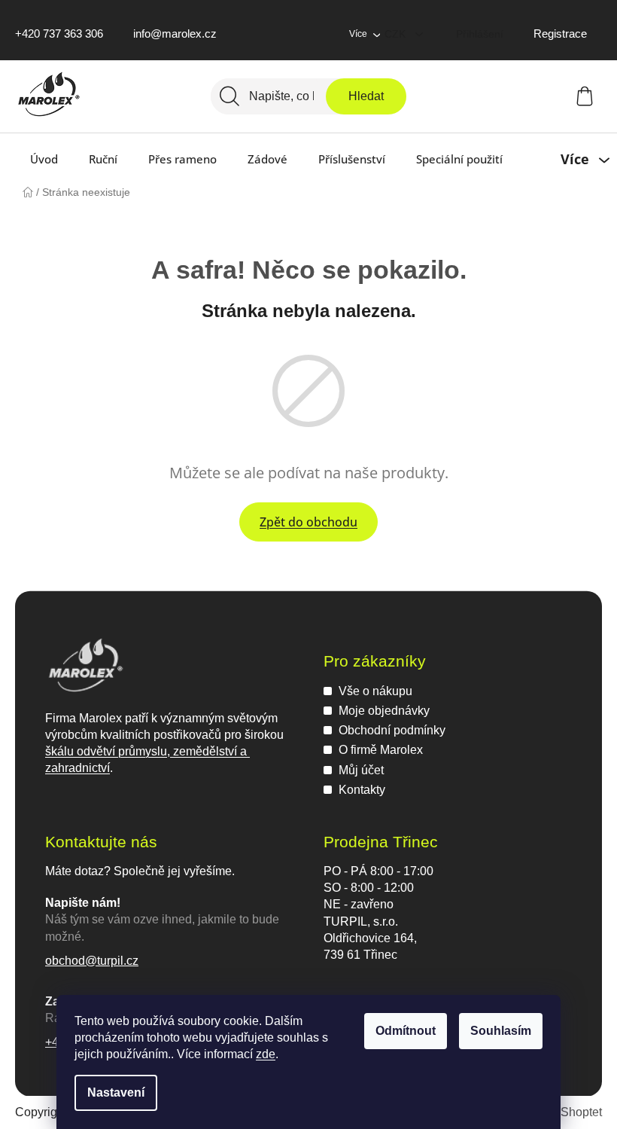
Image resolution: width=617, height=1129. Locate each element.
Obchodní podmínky (392, 730)
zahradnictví (77, 767)
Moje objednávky (384, 710)
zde (265, 1054)
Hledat (366, 96)
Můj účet (361, 770)
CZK (396, 34)
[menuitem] (44, 159)
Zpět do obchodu (308, 522)
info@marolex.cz (175, 33)
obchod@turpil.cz (91, 960)
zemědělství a (210, 751)
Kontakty (362, 789)
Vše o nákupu (375, 691)
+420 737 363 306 (59, 33)
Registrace (560, 33)
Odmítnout (405, 1030)
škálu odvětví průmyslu (106, 751)
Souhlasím (500, 1030)
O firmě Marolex (381, 749)
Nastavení (115, 1092)
